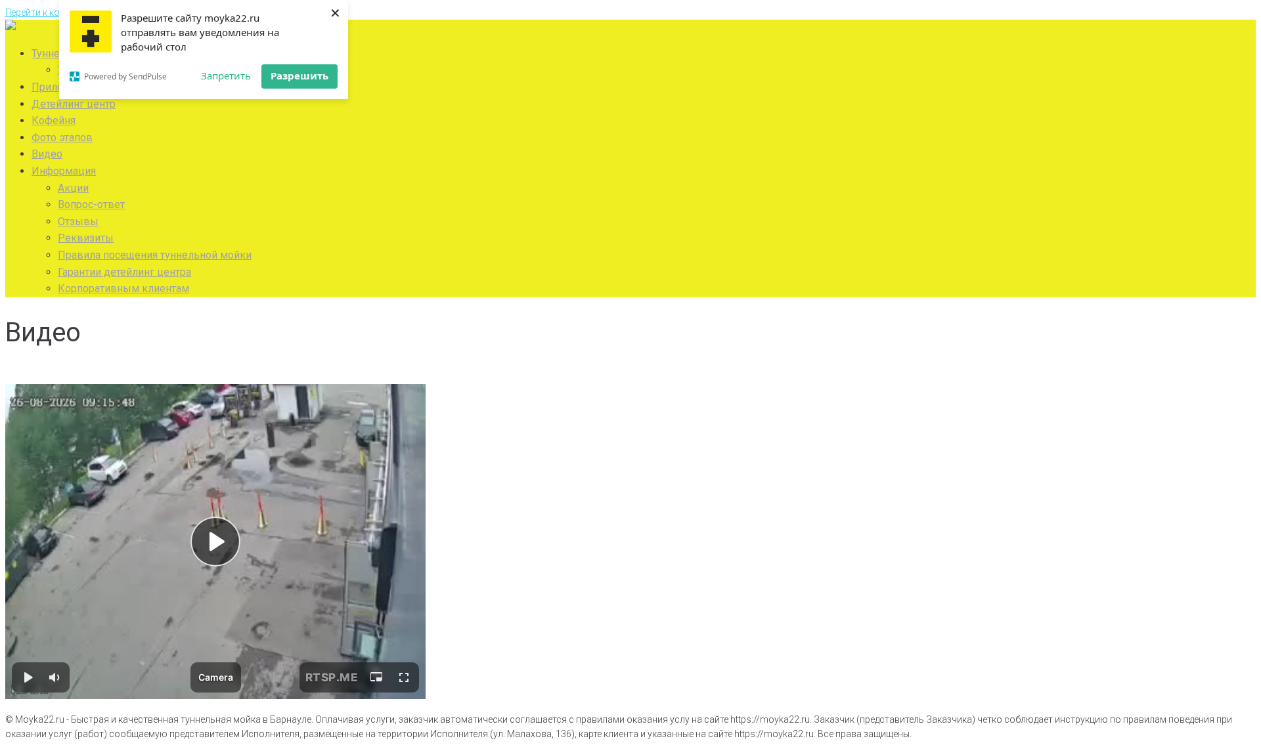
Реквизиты (86, 238)
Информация (64, 171)
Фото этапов (62, 137)
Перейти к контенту (46, 12)
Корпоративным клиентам (123, 288)
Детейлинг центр (74, 104)
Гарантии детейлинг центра (124, 272)
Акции (73, 188)
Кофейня (54, 120)
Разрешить (299, 75)
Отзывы (78, 221)
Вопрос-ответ (91, 204)
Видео (47, 154)
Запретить (226, 75)
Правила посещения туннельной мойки (155, 255)
